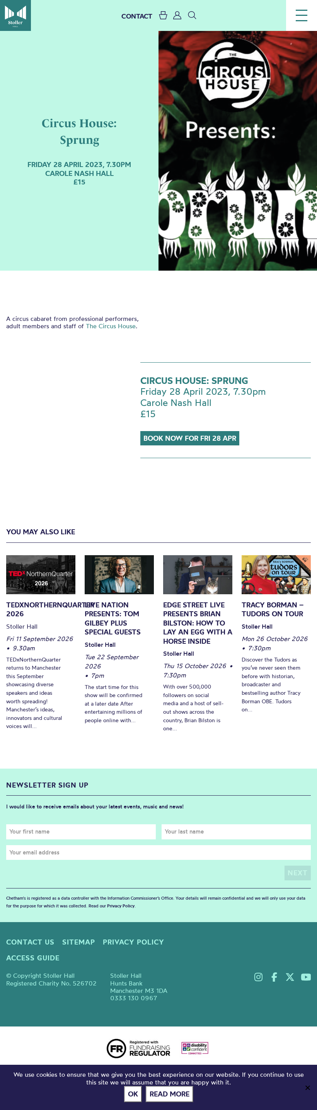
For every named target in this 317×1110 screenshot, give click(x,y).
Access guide (33, 957)
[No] (307, 1087)
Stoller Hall (15, 15)
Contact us (30, 942)
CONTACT (136, 16)
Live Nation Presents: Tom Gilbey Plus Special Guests (113, 618)
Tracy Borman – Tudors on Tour (272, 609)
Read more (169, 1094)
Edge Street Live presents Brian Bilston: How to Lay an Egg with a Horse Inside (197, 623)
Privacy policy (133, 942)
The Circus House (111, 326)
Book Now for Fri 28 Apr (189, 438)
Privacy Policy (121, 906)
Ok (133, 1094)
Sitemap (78, 942)
